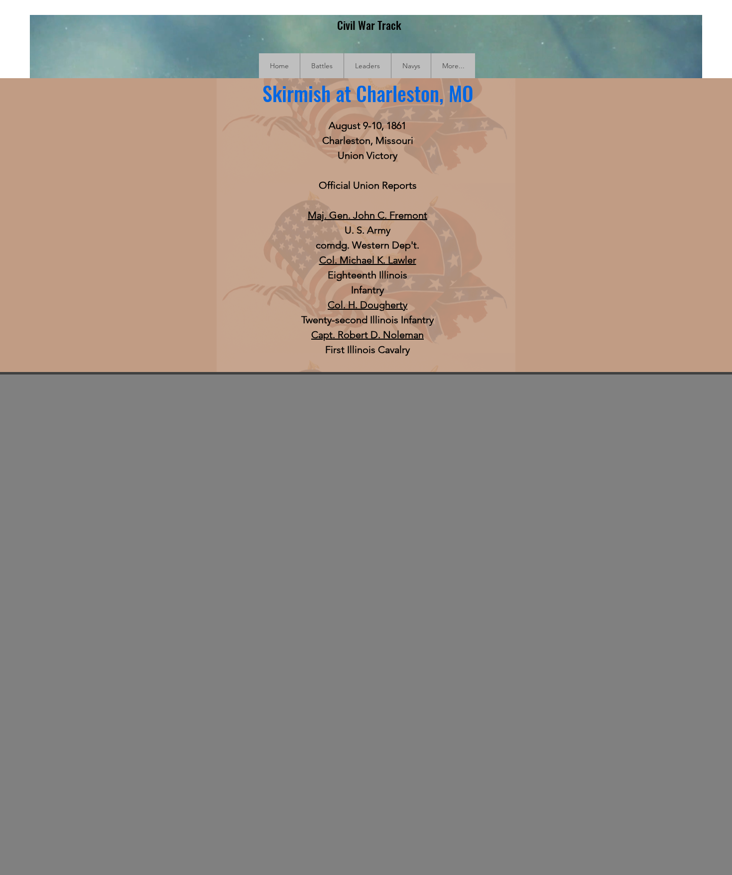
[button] (322, 65)
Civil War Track (369, 25)
